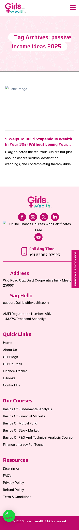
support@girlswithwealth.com (26, 303)
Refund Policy (13, 490)
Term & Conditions (17, 497)
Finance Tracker (15, 371)
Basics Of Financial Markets (24, 416)
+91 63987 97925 (44, 255)
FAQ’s (7, 475)
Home (7, 343)
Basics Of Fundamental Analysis (27, 409)
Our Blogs (10, 357)
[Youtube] (38, 237)
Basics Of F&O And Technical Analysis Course (38, 437)
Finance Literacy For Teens (23, 445)
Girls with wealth (33, 521)
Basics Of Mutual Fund (20, 423)
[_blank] (9, 516)
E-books (9, 378)
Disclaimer (11, 468)
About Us (10, 350)
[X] (44, 216)
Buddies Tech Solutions (48, 526)
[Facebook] (22, 216)
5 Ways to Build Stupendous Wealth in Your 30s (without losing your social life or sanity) (38, 141)
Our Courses (12, 364)
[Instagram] (33, 216)
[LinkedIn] (55, 216)
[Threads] (38, 227)
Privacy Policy (13, 483)
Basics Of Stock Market (21, 430)
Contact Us (11, 385)
